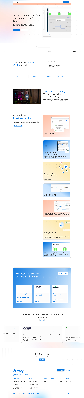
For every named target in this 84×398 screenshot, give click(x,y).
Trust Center (53, 381)
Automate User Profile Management (34, 385)
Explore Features (18, 125)
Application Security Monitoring (17, 385)
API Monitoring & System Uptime (17, 387)
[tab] (44, 36)
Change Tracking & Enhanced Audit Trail (19, 381)
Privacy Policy (29, 393)
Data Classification (16, 384)
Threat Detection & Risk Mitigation (18, 388)
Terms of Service (36, 393)
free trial (60, 370)
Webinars (45, 381)
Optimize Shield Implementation (33, 387)
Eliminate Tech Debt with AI (33, 381)
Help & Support (68, 381)
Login (60, 1)
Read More (19, 301)
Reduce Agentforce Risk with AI (33, 384)
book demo (68, 370)
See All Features (15, 390)
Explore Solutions (63, 273)
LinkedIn (61, 381)
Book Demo (66, 1)
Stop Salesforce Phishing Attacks (33, 390)
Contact (48, 1)
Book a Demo (16, 29)
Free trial (24, 29)
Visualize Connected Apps (32, 388)
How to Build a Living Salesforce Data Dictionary (47, 4)
